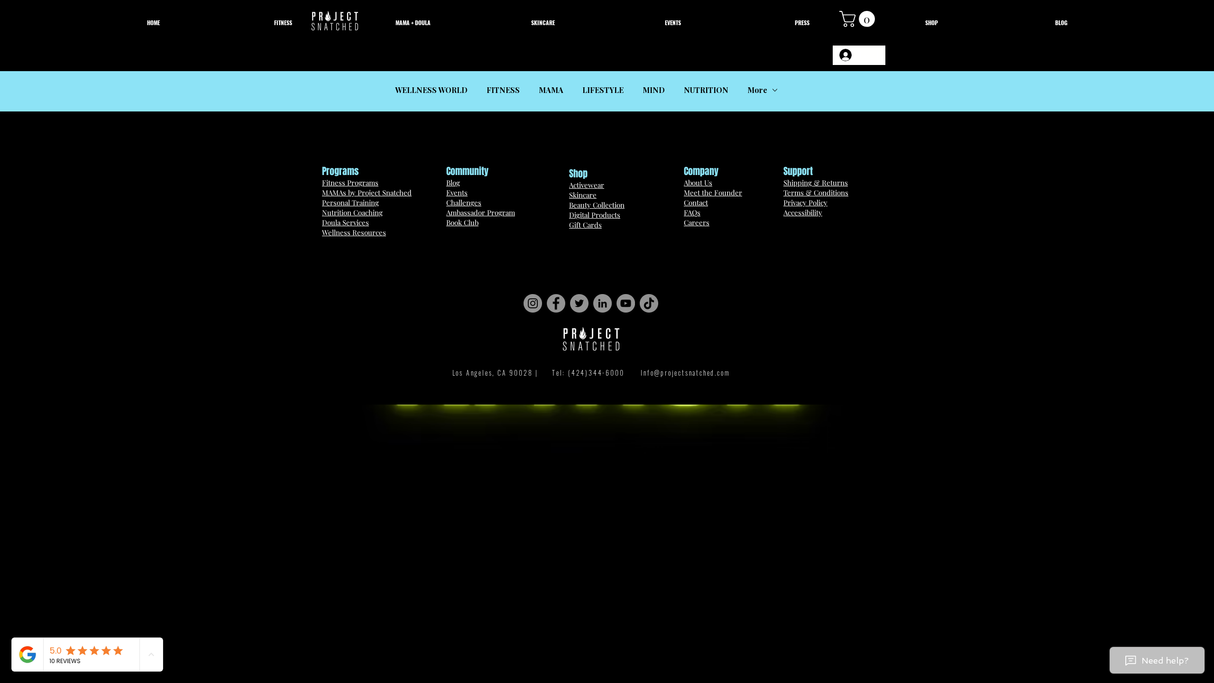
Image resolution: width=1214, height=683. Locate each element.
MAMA (551, 90)
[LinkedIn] (602, 303)
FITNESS (503, 90)
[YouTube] (625, 303)
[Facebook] (556, 303)
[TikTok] (649, 303)
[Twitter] (579, 303)
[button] (859, 19)
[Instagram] (533, 303)
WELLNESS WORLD (431, 90)
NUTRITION (706, 90)
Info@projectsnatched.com (685, 373)
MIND (654, 90)
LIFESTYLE (603, 90)
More (757, 90)
